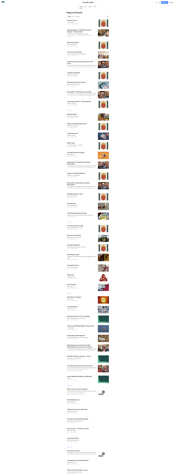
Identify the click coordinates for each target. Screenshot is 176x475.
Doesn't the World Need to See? (77, 124)
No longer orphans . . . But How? (75, 145)
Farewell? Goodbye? (73, 245)
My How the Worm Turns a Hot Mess (78, 316)
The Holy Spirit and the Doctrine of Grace (80, 366)
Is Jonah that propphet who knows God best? (77, 337)
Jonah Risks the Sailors (72, 411)
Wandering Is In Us (71, 462)
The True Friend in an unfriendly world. (76, 54)
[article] (88, 23)
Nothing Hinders (71, 401)
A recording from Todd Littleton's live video (77, 33)
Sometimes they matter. (72, 116)
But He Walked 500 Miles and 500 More (79, 376)
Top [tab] (73, 16)
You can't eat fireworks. (72, 205)
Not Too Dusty (71, 284)
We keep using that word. (73, 440)
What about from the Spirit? (73, 84)
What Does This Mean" (74, 297)
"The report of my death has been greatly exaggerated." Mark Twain (81, 257)
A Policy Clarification (73, 73)
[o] (103, 32)
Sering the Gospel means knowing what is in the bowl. (80, 215)
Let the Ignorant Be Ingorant (76, 335)
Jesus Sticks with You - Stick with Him (79, 101)
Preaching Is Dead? (73, 254)
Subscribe (164, 2)
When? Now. (71, 143)
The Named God (71, 276)
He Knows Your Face (72, 196)
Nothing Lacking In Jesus (75, 194)
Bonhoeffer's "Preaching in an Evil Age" (79, 92)
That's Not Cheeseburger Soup (77, 213)
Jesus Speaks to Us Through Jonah (75, 421)
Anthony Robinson (80, 394)
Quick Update (70, 286)
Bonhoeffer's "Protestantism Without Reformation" (79, 163)
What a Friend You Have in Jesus (77, 470)
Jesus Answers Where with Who (74, 227)
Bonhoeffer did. (71, 154)
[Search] (156, 2)
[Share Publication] (159, 2)
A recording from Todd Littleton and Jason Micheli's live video (81, 65)
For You (69, 378)
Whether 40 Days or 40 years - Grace (79, 356)
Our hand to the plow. (72, 267)
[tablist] (74, 16)
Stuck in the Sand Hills (74, 235)
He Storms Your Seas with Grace (77, 409)
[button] (81, 6)
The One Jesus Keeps (72, 44)
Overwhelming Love (73, 400)
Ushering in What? (73, 438)
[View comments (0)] (78, 26)
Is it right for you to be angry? (74, 358)
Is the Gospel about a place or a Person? (76, 247)
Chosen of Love (72, 20)
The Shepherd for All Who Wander (78, 460)
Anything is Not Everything (73, 175)
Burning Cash (71, 203)
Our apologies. (70, 327)
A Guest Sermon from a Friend (74, 472)
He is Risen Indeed (71, 430)
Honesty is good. (71, 135)
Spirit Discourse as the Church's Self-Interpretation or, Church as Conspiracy (79, 346)
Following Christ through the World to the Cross (80, 62)
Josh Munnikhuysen (82, 35)
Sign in (172, 2)
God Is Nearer (70, 299)
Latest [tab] (69, 16)
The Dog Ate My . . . (73, 307)
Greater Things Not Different (76, 173)
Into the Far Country (73, 451)
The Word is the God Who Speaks (77, 419)
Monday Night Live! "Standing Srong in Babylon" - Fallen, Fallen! (79, 31)
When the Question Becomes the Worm (76, 318)
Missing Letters (72, 114)
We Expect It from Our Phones (76, 82)
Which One (70, 275)
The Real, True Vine (71, 103)
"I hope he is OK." (71, 308)
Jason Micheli (80, 95)
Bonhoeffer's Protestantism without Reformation (78, 184)
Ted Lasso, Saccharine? (74, 52)
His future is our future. (72, 74)
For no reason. (70, 22)
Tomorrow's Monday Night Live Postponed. (80, 326)
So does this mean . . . (74, 265)
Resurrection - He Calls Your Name (78, 428)
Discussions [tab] (77, 16)
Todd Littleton (75, 23)
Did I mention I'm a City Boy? (74, 237)
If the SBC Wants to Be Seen (76, 152)
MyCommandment (73, 42)
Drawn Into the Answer (72, 125)
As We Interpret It (72, 133)
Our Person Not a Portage (75, 226)
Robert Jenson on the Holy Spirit (77, 389)
